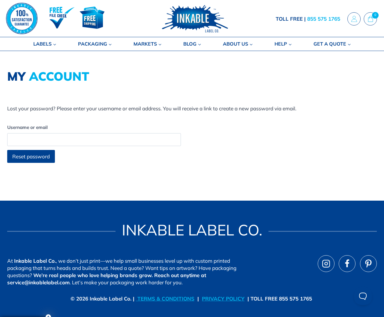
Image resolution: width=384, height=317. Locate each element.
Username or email (27, 127)
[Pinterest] (368, 263)
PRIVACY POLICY (223, 298)
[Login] (354, 18)
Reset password (31, 156)
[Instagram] (326, 263)
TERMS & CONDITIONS (165, 298)
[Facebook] (347, 263)
